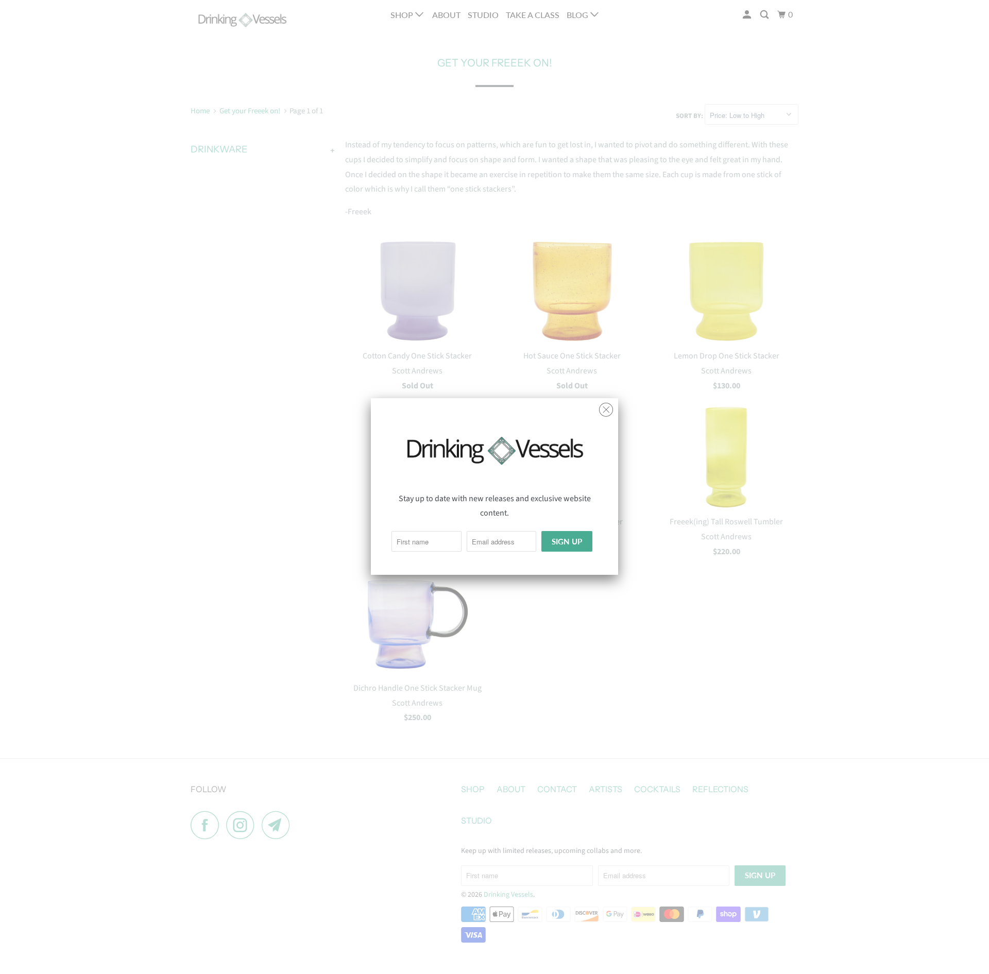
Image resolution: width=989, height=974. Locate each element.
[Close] (606, 407)
